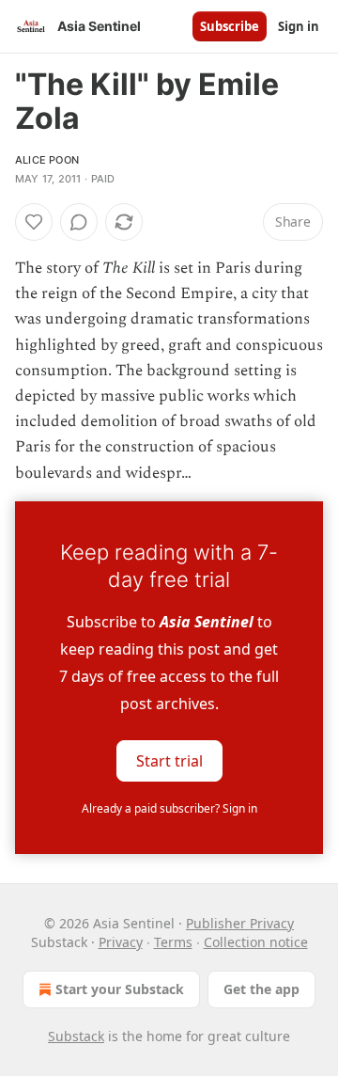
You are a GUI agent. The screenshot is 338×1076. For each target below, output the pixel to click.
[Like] (34, 222)
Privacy (121, 942)
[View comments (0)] (79, 222)
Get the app (261, 989)
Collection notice (256, 942)
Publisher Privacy (240, 923)
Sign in (298, 26)
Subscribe (229, 26)
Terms (173, 942)
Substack (76, 1036)
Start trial (169, 760)
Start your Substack (119, 989)
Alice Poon (47, 159)
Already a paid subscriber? (169, 808)
